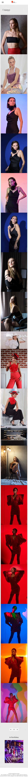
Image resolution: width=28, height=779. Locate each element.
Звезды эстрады (14, 761)
